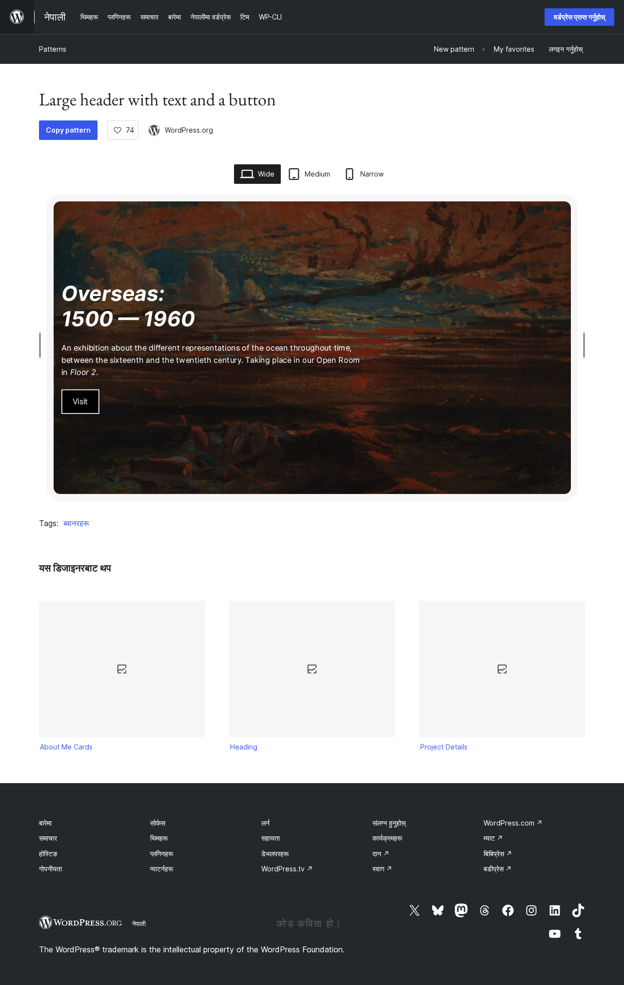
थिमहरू (159, 838)
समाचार (48, 838)
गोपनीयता (50, 869)
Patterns (52, 49)
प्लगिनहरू (161, 853)
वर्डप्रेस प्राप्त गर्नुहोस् (579, 17)
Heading (243, 747)
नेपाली (139, 923)
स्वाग (382, 869)
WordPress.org (189, 130)
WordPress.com (513, 823)
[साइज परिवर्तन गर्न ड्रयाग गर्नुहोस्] (42, 345)
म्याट (493, 838)
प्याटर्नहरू (161, 869)
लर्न (265, 823)
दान (381, 853)
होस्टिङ (48, 853)
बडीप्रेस (498, 869)
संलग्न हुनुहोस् (389, 823)
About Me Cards (66, 747)
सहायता (270, 838)
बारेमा (45, 823)
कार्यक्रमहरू (387, 838)
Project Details (444, 747)
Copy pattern (68, 130)
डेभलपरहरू (275, 853)
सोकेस (157, 823)
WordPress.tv (287, 869)
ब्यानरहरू (76, 523)
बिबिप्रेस (498, 853)
